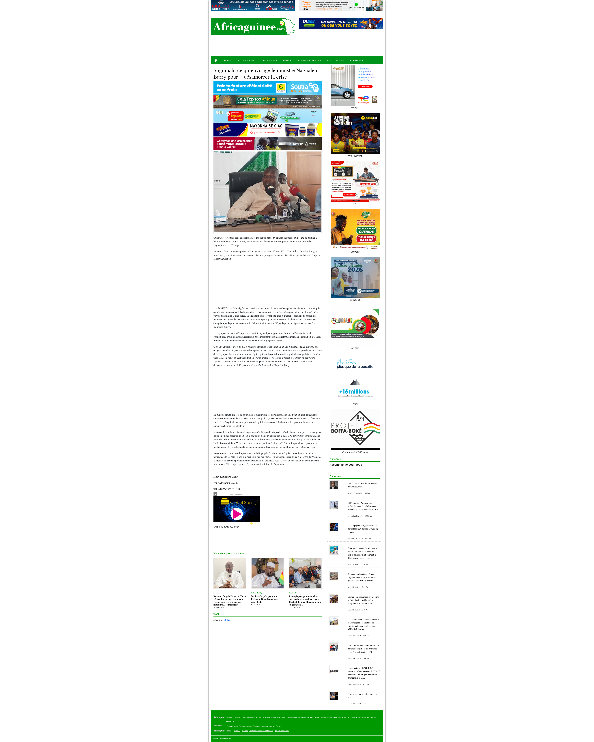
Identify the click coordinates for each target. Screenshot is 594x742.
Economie (236, 717)
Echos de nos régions (249, 717)
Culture (329, 717)
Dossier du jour (303, 717)
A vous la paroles (362, 717)
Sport (286, 60)
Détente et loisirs (308, 60)
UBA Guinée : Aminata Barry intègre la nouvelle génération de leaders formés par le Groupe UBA (363, 506)
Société (229, 717)
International (247, 60)
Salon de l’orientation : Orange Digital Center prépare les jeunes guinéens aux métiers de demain (362, 577)
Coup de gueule (291, 717)
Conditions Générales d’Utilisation (261, 731)
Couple (340, 717)
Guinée (227, 60)
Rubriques (269, 60)
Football (323, 717)
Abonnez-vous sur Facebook (249, 726)
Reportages (314, 717)
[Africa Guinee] (253, 26)
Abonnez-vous (232, 726)
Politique (227, 620)
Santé (335, 717)
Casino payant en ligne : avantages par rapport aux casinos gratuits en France (363, 528)
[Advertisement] (297, 47)
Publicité (237, 731)
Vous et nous (334, 60)
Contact (245, 731)
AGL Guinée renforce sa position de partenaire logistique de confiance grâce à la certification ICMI (363, 648)
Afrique (267, 717)
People (346, 717)
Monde (273, 717)
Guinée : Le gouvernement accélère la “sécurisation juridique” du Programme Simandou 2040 (363, 600)
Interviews (281, 717)
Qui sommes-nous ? (282, 731)
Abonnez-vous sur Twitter (271, 726)
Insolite (352, 717)
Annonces (355, 60)
